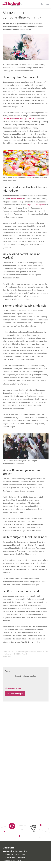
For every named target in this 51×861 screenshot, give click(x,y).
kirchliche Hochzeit (16, 198)
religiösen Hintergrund (36, 205)
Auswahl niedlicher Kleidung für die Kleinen (20, 118)
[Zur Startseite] (12, 4)
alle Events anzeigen (13, 688)
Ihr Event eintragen (15, 693)
